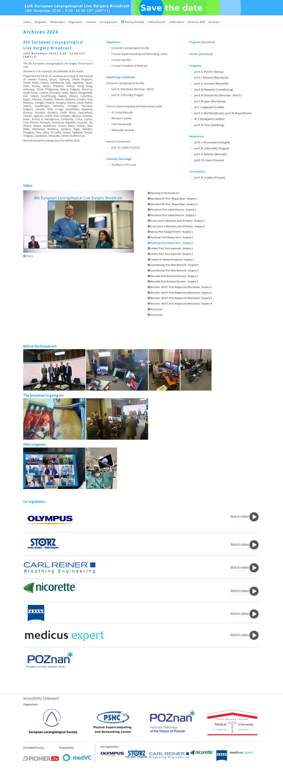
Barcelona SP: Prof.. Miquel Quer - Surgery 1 (173, 198)
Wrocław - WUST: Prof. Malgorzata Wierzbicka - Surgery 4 (181, 303)
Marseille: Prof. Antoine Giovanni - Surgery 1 (174, 276)
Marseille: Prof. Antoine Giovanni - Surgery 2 (174, 281)
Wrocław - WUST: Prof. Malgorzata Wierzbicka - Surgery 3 (181, 297)
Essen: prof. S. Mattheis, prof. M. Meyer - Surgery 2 (177, 226)
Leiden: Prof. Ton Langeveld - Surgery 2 (171, 253)
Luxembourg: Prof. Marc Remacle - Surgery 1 (174, 264)
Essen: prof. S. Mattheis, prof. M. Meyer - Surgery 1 (177, 220)
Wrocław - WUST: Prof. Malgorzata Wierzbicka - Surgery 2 (181, 292)
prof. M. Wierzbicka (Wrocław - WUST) (132, 89)
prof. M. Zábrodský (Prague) (127, 95)
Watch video (239, 516)
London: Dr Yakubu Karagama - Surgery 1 (172, 259)
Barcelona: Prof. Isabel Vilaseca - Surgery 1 (173, 209)
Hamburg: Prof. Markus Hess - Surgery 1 (171, 237)
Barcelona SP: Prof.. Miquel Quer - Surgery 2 (173, 204)
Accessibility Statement (41, 698)
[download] (208, 42)
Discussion (156, 309)
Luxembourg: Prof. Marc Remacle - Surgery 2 (174, 270)
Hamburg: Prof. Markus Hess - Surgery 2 (171, 242)
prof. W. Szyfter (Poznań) (125, 147)
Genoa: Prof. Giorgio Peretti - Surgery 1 (171, 231)
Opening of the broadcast (164, 192)
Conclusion (156, 314)
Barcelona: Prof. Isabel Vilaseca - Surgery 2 (173, 215)
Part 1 (29, 256)
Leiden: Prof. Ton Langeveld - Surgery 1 (171, 248)
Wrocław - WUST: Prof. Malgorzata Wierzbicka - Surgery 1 (181, 286)
